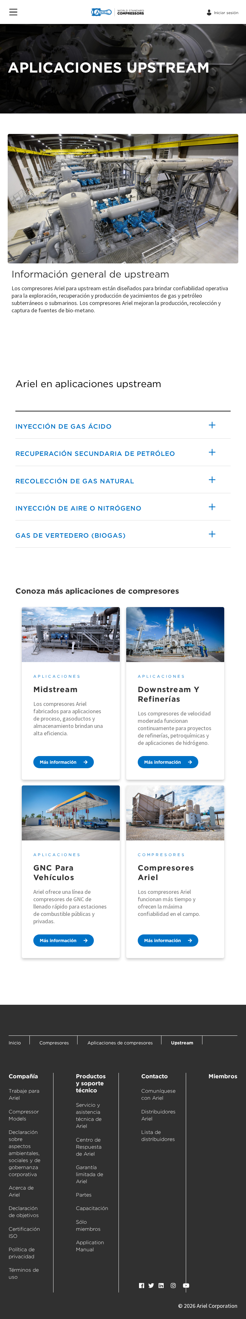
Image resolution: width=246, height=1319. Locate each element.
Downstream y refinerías (169, 694)
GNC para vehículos (53, 872)
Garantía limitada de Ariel (89, 1174)
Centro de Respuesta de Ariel (89, 1147)
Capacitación (92, 1208)
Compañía (23, 1076)
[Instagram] (173, 1285)
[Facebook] (141, 1285)
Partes (84, 1195)
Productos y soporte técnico (91, 1083)
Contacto (154, 1076)
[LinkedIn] (161, 1285)
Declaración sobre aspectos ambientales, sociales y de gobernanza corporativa (24, 1153)
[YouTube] (186, 1285)
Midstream (55, 689)
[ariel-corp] (130, 12)
